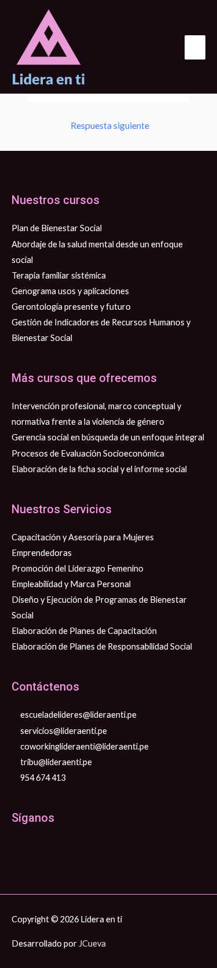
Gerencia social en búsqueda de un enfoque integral (108, 437)
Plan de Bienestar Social (57, 228)
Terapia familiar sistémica (59, 275)
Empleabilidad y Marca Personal (71, 584)
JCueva (92, 943)
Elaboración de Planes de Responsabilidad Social (102, 646)
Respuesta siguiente (110, 125)
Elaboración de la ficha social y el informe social (99, 469)
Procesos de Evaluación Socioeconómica (88, 453)
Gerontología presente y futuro (71, 306)
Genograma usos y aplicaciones (70, 291)
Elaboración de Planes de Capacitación (84, 631)
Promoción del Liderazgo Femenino (78, 568)
